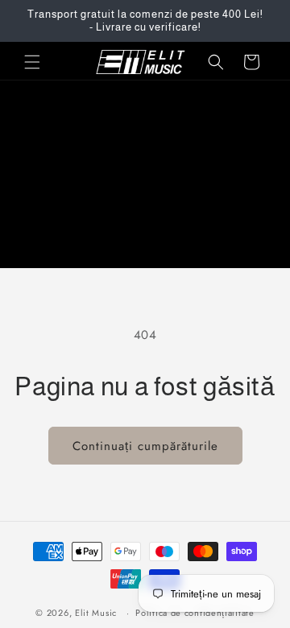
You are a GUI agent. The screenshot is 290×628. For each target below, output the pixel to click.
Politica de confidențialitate (194, 612)
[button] (32, 62)
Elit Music (96, 612)
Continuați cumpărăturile (145, 446)
